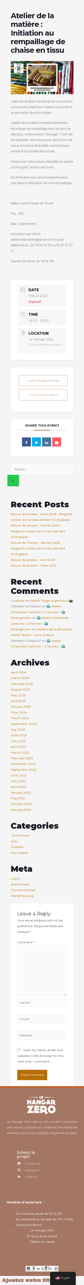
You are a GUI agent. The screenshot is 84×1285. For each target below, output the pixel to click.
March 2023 (20, 752)
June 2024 (19, 712)
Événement (20, 835)
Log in (15, 878)
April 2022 (18, 787)
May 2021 (18, 798)
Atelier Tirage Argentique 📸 (51, 600)
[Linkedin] (46, 441)
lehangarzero (21, 618)
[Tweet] (36, 441)
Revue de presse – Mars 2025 (33, 565)
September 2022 (24, 769)
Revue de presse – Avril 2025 (33, 560)
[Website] (42, 1036)
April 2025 (18, 701)
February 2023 (22, 758)
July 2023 (18, 729)
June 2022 (19, 775)
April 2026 (18, 672)
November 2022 (23, 764)
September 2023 (24, 724)
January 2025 (21, 706)
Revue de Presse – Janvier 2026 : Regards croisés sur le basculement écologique (38, 548)
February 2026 (22, 684)
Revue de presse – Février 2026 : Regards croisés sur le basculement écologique (38, 531)
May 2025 (18, 695)
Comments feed (23, 890)
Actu (14, 841)
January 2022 (21, 792)
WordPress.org (22, 896)
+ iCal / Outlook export (43, 394)
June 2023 (19, 735)
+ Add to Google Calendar (43, 380)
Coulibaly (17, 600)
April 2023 (18, 746)
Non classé (19, 853)
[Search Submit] (13, 480)
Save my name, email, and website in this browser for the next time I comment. (40, 1055)
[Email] (56, 441)
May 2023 (18, 741)
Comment (25, 942)
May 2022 (18, 781)
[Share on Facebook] (26, 441)
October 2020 (21, 804)
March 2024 (20, 718)
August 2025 (20, 689)
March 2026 (20, 678)
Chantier (17, 847)
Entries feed (20, 884)
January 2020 (21, 810)
